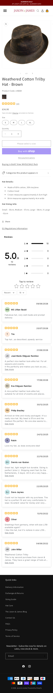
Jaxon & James (22, 688)
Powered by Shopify (35, 688)
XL (30, 122)
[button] (5, 10)
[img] (8, 104)
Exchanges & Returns (14, 593)
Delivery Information (14, 587)
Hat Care (9, 605)
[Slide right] (32, 73)
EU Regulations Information (15, 228)
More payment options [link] (26, 158)
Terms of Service (12, 636)
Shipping (15, 113)
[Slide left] (21, 73)
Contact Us (10, 617)
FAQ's (7, 624)
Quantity (5, 128)
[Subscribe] (44, 656)
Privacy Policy (11, 630)
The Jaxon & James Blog (16, 611)
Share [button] (7, 221)
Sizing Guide (10, 599)
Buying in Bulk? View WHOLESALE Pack (20, 164)
